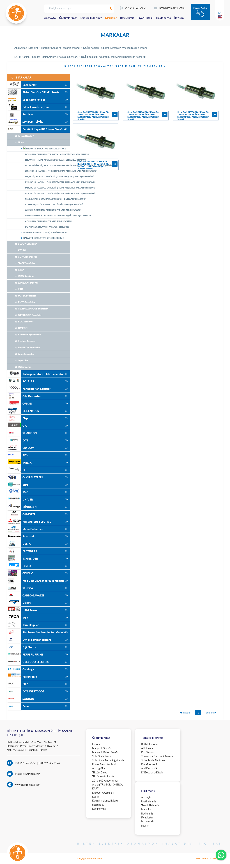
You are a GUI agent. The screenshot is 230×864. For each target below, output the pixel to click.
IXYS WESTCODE (33, 691)
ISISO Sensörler (26, 276)
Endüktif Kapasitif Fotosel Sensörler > (61, 47)
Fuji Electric (29, 647)
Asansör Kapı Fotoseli (29, 334)
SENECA (27, 588)
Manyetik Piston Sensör (105, 752)
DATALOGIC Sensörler (30, 315)
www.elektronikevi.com (27, 784)
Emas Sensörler (26, 354)
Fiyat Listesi (145, 17)
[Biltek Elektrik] (16, 13)
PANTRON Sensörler (29, 347)
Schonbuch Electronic (153, 760)
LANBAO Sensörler (28, 282)
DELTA (26, 543)
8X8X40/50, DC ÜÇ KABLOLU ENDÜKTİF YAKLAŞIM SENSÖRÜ (47, 204)
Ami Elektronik (149, 768)
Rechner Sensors (26, 341)
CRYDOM (28, 447)
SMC (25, 492)
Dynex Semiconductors (36, 639)
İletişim (179, 17)
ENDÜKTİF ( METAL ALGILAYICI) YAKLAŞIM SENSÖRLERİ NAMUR (47, 160)
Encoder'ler (29, 84)
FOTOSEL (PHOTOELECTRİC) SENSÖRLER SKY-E (45, 232)
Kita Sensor (147, 752)
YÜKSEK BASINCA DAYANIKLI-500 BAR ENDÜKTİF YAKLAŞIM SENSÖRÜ (47, 215)
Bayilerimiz (127, 17)
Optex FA (23, 360)
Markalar (111, 17)
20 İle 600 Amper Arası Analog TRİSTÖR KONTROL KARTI (107, 784)
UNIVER (27, 499)
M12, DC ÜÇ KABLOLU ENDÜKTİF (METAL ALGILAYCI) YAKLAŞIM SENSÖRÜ (47, 182)
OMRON (22, 328)
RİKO (21, 269)
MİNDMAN (29, 506)
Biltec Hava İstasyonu (36, 107)
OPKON (27, 403)
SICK (25, 455)
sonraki (210, 712)
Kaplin (95, 796)
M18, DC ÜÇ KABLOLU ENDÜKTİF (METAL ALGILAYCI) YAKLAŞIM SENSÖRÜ (47, 188)
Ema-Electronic (149, 764)
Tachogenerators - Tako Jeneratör (43, 374)
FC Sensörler (24, 366)
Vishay (26, 602)
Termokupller (30, 625)
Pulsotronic (29, 676)
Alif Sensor (147, 748)
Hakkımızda (163, 17)
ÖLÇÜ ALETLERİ (32, 477)
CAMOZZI (28, 514)
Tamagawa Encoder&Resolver (157, 756)
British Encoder (149, 744)
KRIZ (20, 289)
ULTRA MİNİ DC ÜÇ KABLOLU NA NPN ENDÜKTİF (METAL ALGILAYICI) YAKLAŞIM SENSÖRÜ (47, 165)
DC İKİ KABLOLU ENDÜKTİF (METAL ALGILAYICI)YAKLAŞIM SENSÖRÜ (47, 154)
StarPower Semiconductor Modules (44, 632)
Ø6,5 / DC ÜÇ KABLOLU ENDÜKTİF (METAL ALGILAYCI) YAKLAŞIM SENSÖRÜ (47, 171)
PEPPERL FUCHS (32, 654)
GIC (24, 425)
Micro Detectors (32, 529)
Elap (25, 418)
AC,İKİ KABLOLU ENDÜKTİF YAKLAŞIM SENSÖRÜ (47, 221)
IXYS (25, 440)
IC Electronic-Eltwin (152, 772)
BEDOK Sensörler (27, 243)
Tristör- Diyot (99, 772)
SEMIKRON (29, 433)
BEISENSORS (30, 410)
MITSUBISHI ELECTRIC (36, 521)
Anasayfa (50, 17)
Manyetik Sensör (101, 748)
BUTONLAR (29, 551)
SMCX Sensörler (26, 263)
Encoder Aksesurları (103, 792)
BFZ (24, 470)
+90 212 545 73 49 (49, 763)
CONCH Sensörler (27, 256)
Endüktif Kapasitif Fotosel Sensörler (44, 129)
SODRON (28, 698)
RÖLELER (28, 381)
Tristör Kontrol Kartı (103, 776)
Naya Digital (215, 858)
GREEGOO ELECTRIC (35, 661)
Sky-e (21, 142)
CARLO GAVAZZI (33, 595)
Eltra (25, 484)
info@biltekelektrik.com (172, 7)
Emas (25, 706)
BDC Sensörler (25, 321)
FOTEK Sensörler (27, 295)
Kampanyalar (99, 808)
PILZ (25, 684)
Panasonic (28, 536)
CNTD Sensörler (26, 302)
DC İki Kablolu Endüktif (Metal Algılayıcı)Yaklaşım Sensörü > (116, 47)
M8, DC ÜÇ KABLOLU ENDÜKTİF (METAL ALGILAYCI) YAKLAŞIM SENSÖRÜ (47, 176)
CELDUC (27, 573)
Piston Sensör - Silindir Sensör (41, 92)
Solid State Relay (101, 756)
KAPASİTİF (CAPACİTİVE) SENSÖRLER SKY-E (43, 238)
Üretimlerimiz (68, 17)
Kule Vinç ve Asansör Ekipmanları (43, 580)
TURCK (26, 462)
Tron (25, 617)
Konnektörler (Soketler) (36, 388)
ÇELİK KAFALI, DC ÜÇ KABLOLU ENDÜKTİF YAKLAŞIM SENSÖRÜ (47, 199)
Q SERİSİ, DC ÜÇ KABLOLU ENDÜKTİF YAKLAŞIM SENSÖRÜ (47, 210)
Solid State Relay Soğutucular (108, 760)
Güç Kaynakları (31, 396)
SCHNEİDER (30, 558)
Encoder (96, 744)
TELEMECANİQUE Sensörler (33, 308)
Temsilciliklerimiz (91, 17)
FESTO (26, 565)
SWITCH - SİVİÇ (32, 121)
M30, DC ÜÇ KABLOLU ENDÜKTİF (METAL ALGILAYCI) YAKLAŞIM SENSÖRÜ (47, 193)
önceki (186, 712)
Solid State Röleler (33, 99)
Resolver (27, 114)
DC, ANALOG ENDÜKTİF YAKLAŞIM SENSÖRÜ (46, 227)
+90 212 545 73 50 (135, 8)
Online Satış (200, 8)
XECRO (22, 250)
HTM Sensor (30, 610)
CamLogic (28, 669)
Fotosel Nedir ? (26, 135)
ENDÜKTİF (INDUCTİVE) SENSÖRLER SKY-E (46, 148)
